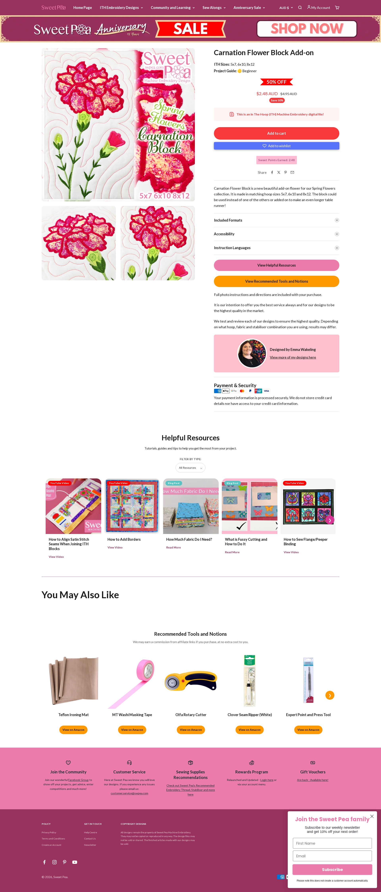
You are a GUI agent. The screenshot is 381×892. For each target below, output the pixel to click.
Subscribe (332, 869)
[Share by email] (292, 172)
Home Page (82, 7)
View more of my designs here (293, 357)
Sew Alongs (212, 7)
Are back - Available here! (312, 780)
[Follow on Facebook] (44, 862)
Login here (266, 780)
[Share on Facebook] (272, 172)
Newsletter (90, 844)
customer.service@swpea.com (129, 793)
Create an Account (51, 844)
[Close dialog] (371, 816)
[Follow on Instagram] (54, 862)
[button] (276, 146)
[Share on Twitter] (278, 172)
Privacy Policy (49, 832)
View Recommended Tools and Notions (276, 281)
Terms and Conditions (53, 838)
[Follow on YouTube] (74, 862)
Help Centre (90, 832)
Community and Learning (171, 7)
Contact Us (90, 838)
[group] (190, 28)
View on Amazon (73, 729)
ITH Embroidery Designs (119, 7)
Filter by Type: (190, 459)
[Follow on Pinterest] (64, 862)
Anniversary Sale (247, 7)
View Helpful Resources (276, 265)
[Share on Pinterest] (285, 172)
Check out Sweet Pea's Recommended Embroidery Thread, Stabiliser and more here (190, 790)
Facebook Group (78, 780)
